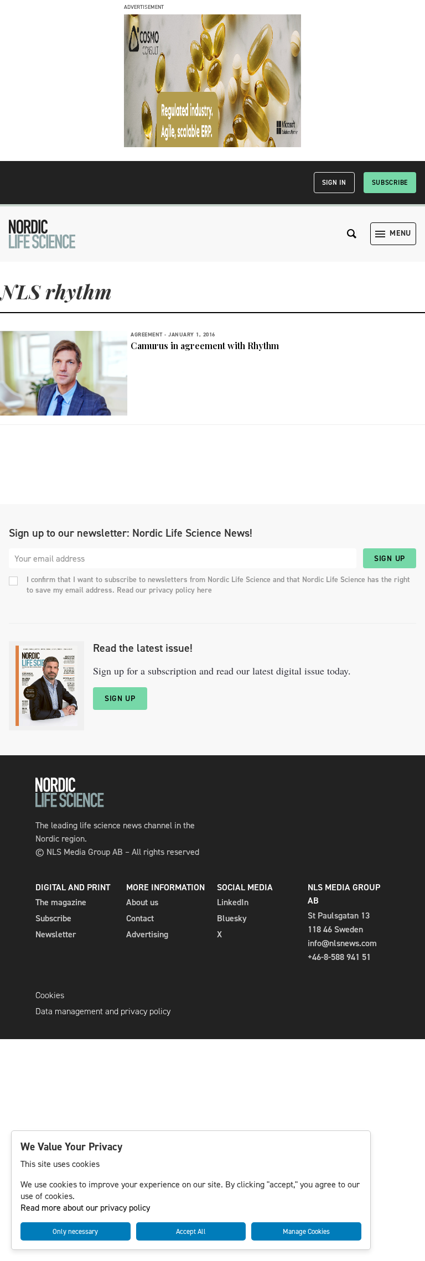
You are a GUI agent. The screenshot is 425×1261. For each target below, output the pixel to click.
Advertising (147, 934)
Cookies (49, 995)
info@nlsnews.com (342, 943)
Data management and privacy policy (102, 1011)
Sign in (334, 182)
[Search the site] (352, 233)
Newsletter (55, 934)
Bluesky (232, 918)
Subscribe (390, 182)
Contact (140, 918)
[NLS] (42, 234)
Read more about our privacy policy (85, 1207)
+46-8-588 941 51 (339, 957)
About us (142, 902)
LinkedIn (232, 902)
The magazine (60, 902)
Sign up (389, 558)
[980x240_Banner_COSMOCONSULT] (212, 144)
